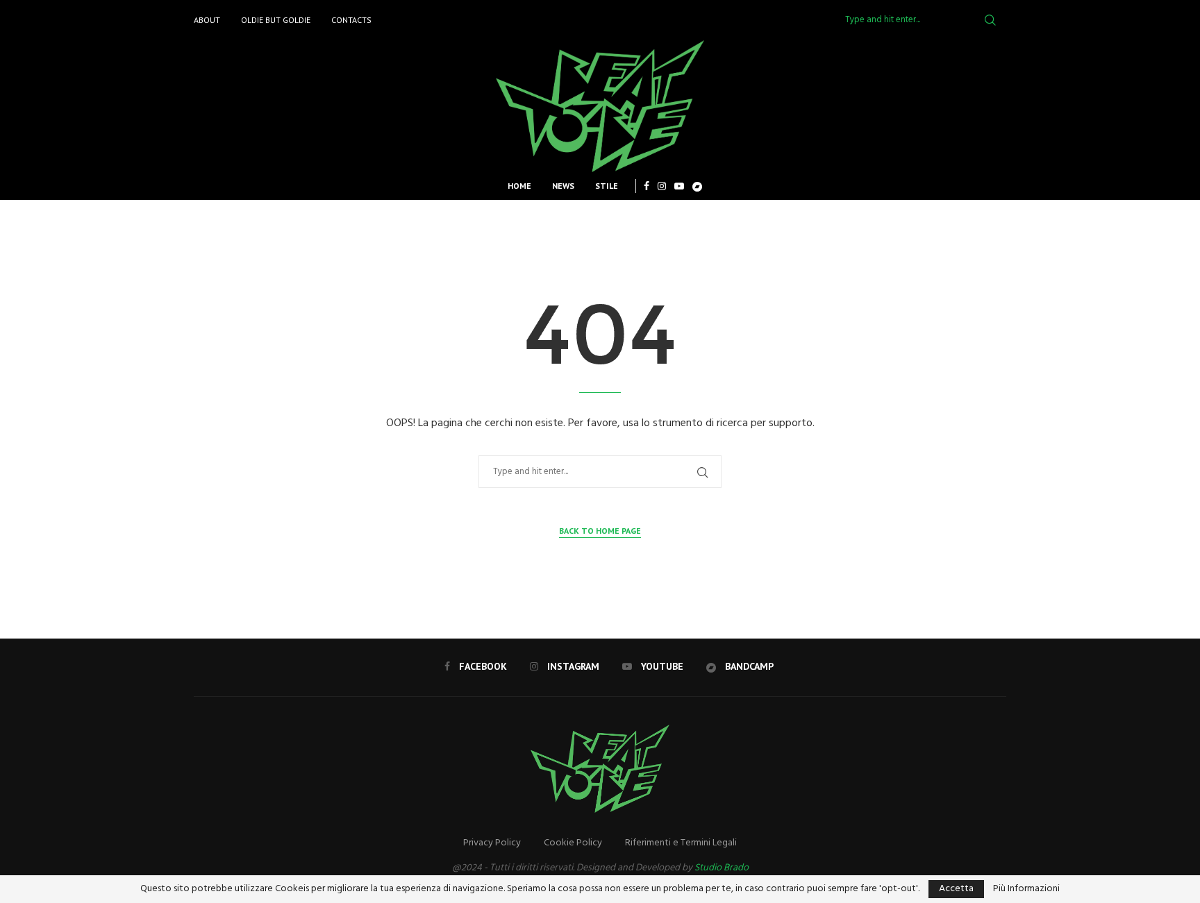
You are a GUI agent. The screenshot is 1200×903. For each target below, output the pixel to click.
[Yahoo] (697, 186)
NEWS (563, 185)
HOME (519, 185)
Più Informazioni (1026, 889)
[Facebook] (646, 186)
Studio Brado (721, 868)
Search (990, 20)
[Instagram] (662, 186)
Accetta (956, 889)
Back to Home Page (600, 530)
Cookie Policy (573, 843)
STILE (606, 185)
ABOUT (207, 20)
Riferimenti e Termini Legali (681, 843)
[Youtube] (679, 186)
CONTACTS (351, 20)
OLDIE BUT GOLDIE (275, 20)
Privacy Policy (492, 843)
